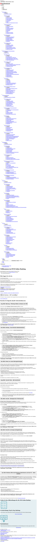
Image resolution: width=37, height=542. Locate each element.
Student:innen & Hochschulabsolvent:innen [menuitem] (12, 196)
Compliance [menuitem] (8, 191)
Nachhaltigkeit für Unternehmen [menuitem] (9, 175)
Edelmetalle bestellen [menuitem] (9, 240)
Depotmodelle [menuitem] (8, 29)
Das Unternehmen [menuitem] (7, 184)
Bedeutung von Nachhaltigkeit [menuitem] (9, 161)
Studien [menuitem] (7, 163)
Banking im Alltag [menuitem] (7, 15)
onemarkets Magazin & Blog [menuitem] (10, 91)
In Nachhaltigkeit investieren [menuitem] (10, 102)
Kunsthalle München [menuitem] (9, 218)
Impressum (2, 537)
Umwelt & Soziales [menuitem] (9, 150)
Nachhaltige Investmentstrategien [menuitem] (11, 173)
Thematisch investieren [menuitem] (9, 33)
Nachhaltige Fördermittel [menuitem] (10, 178)
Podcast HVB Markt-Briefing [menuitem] (10, 90)
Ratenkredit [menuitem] (8, 41)
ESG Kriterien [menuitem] (8, 164)
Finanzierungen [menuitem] (6, 115)
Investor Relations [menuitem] (7, 200)
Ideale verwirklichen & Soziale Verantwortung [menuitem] (13, 64)
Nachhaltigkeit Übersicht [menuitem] (8, 144)
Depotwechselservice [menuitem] (9, 238)
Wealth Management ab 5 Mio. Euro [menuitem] (11, 58)
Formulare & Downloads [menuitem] (10, 138)
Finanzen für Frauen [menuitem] (9, 49)
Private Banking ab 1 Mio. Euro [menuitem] (11, 57)
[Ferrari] (3, 539)
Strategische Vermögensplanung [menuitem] (11, 65)
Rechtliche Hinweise (7, 537)
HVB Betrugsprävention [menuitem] (10, 248)
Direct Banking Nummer (4, 278)
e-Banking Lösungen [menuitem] (9, 112)
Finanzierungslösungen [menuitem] (9, 73)
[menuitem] (3, 6)
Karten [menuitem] (7, 111)
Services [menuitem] (3, 223)
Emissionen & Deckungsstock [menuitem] (10, 205)
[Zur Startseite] (5, 4)
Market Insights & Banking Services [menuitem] (9, 86)
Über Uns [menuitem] (3, 180)
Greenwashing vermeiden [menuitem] (10, 166)
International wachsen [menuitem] (9, 104)
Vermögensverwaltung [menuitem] (9, 32)
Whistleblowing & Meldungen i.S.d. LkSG (7, 538)
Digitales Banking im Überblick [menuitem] (11, 236)
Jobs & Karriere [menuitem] (6, 193)
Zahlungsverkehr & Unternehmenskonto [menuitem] (12, 109)
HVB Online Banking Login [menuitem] (6, 265)
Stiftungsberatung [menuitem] (9, 75)
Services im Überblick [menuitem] (7, 225)
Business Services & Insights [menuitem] (8, 132)
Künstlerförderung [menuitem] (9, 220)
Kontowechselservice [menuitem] (9, 237)
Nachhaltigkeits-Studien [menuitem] (9, 135)
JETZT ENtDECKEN (3, 298)
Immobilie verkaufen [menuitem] (9, 39)
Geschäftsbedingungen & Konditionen (25, 537)
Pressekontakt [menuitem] (8, 212)
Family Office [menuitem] (8, 81)
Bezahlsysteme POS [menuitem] (9, 113)
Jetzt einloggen (3, 1)
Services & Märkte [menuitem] (9, 18)
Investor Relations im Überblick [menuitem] (11, 202)
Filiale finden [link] (2, 534)
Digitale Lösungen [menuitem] (9, 140)
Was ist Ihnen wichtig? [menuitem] (7, 43)
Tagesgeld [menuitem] (7, 27)
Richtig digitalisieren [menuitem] (9, 103)
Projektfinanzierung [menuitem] (9, 122)
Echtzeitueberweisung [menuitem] (9, 232)
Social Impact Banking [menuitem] (9, 149)
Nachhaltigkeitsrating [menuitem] (9, 168)
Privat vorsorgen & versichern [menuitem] (10, 47)
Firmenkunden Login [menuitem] (5, 266)
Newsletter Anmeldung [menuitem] (9, 256)
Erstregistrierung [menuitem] (8, 230)
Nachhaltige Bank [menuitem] (9, 147)
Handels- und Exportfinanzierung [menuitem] (11, 118)
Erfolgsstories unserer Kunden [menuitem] (10, 158)
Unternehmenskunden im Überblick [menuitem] (9, 97)
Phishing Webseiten (12, 272)
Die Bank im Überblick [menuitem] (7, 182)
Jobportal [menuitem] (7, 198)
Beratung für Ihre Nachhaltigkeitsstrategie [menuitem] (12, 136)
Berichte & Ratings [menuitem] (9, 151)
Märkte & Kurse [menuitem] (6, 251)
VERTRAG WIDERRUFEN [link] (4, 536)
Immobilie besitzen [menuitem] (9, 38)
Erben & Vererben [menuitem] (9, 46)
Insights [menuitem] (7, 156)
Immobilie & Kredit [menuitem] (7, 35)
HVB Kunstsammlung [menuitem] (9, 219)
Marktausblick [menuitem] (8, 89)
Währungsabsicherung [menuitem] (9, 129)
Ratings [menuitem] (7, 203)
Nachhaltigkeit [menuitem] (4, 142)
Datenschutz (12, 537)
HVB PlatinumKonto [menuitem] (9, 93)
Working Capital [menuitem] (8, 120)
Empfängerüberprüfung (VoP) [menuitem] (10, 233)
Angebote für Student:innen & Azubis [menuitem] (12, 22)
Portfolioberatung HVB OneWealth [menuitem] (11, 72)
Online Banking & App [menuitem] (9, 19)
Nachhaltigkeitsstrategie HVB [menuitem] (10, 148)
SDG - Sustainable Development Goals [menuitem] (12, 167)
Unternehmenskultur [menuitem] (9, 187)
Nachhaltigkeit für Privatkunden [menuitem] (11, 171)
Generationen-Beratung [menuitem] (9, 45)
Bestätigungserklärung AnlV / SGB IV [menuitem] (12, 206)
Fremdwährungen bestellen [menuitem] (10, 239)
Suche (12, 1)
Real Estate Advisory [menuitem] (9, 84)
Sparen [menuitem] (7, 31)
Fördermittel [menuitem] (8, 123)
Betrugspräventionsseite (21, 498)
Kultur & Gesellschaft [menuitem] (7, 214)
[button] (20, 260)
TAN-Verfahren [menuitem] (8, 20)
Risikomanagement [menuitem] (7, 125)
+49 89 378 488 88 (3, 530)
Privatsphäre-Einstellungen (18, 538)
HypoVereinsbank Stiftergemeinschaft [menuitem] (12, 221)
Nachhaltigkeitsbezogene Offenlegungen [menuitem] (12, 152)
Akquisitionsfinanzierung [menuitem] (10, 121)
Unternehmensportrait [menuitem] (9, 186)
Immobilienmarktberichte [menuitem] (10, 40)
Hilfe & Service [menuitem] (8, 243)
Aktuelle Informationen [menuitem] (9, 101)
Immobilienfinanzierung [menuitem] (9, 37)
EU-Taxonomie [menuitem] (8, 165)
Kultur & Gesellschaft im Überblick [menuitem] (11, 216)
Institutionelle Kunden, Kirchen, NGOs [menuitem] (12, 59)
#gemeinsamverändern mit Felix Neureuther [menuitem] (13, 159)
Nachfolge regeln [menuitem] (8, 105)
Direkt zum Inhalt (8, 1)
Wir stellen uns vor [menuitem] (7, 54)
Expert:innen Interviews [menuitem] (9, 157)
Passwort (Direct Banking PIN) (5, 280)
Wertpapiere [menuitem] (8, 30)
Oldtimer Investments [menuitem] (9, 76)
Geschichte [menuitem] (8, 189)
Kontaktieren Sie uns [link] (3, 533)
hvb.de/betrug (5, 322)
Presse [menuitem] (5, 209)
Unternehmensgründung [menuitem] (10, 106)
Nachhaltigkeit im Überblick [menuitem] (10, 190)
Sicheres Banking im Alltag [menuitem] (10, 249)
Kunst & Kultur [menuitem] (8, 217)
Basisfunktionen (18, 527)
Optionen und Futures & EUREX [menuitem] (11, 71)
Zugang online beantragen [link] (4, 532)
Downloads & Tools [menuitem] (9, 242)
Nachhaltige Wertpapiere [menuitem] (10, 172)
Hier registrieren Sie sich (4, 289)
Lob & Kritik (33, 537)
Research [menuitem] (7, 139)
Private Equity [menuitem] (8, 82)
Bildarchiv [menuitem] (7, 211)
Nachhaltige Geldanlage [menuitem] (9, 28)
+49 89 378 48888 (10, 324)
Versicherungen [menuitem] (8, 130)
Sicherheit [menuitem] (5, 245)
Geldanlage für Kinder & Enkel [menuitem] (11, 48)
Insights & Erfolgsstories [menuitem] (8, 154)
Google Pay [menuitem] (8, 241)
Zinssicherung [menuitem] (8, 128)
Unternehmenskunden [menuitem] (5, 95)
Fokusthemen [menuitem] (6, 78)
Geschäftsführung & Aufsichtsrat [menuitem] (11, 188)
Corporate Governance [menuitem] (9, 204)
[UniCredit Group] (2, 541)
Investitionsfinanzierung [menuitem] (9, 119)
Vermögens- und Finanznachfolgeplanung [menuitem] (12, 74)
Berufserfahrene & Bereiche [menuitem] (10, 197)
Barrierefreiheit (16, 537)
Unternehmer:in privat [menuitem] (9, 66)
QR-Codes (30, 392)
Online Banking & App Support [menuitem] (11, 229)
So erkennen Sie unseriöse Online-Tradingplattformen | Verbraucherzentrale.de (12, 465)
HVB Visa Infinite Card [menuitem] (9, 92)
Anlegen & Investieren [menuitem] (7, 24)
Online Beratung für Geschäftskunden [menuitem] (12, 137)
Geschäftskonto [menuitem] (8, 110)
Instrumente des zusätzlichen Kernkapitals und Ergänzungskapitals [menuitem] (16, 207)
